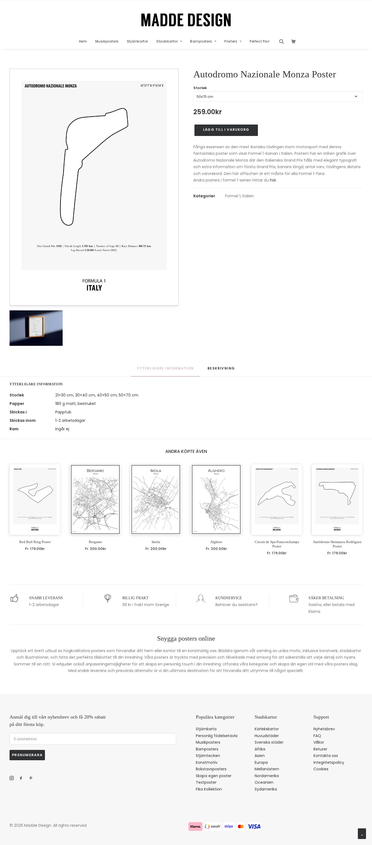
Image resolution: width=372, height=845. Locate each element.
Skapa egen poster (213, 776)
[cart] (292, 41)
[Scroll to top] (362, 833)
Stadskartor (167, 41)
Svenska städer (269, 742)
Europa (261, 762)
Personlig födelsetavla (216, 735)
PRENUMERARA (27, 755)
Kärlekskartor (267, 729)
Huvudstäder (267, 735)
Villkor (318, 742)
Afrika (260, 749)
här (273, 180)
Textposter (206, 782)
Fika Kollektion (209, 789)
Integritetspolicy (328, 762)
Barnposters (201, 41)
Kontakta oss (325, 755)
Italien (248, 196)
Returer (320, 749)
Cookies (320, 769)
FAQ (317, 735)
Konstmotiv (207, 762)
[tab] (221, 371)
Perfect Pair (259, 41)
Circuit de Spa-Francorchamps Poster (277, 544)
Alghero (216, 542)
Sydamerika (266, 789)
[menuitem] (83, 41)
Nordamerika (267, 776)
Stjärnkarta (206, 729)
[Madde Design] (186, 19)
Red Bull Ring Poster (35, 542)
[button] (283, 41)
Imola (156, 542)
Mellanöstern (267, 769)
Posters (230, 41)
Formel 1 (232, 196)
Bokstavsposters (211, 769)
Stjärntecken (208, 755)
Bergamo (95, 542)
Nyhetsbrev (324, 729)
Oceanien (264, 782)
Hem (83, 41)
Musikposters (107, 41)
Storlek (200, 87)
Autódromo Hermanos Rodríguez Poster (337, 544)
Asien (260, 755)
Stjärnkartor (137, 41)
